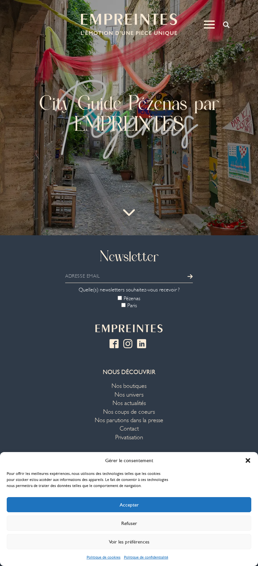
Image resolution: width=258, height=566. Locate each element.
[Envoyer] (190, 276)
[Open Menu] (209, 24)
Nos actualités (129, 403)
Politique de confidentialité (146, 557)
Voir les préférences (129, 542)
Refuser (129, 523)
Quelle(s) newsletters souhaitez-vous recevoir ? (129, 290)
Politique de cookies (104, 557)
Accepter (129, 505)
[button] (248, 460)
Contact (129, 428)
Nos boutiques (129, 386)
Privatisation (129, 437)
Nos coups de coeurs (129, 411)
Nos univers (129, 394)
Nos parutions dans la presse (129, 420)
